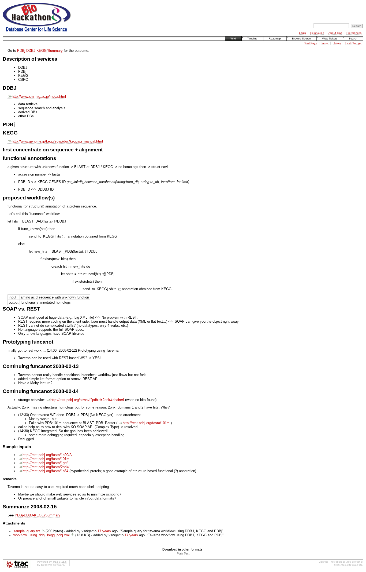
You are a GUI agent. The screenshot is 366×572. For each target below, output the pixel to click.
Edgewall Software (52, 564)
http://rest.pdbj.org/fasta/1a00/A (47, 455)
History (337, 43)
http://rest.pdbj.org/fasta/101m (146, 423)
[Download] (42, 531)
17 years (104, 531)
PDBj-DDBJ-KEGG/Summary (40, 51)
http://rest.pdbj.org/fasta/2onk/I (46, 467)
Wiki (233, 38)
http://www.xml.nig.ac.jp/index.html (39, 96)
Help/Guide (317, 32)
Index (325, 43)
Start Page (310, 43)
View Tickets (329, 38)
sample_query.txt (26, 531)
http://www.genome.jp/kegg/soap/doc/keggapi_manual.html (57, 141)
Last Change (353, 43)
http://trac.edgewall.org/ (348, 564)
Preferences (353, 32)
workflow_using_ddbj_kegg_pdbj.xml (41, 535)
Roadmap (275, 38)
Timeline (252, 38)
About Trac (335, 32)
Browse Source (301, 38)
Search (353, 38)
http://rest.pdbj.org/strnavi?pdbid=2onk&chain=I (87, 400)
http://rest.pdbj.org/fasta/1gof (45, 463)
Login (302, 32)
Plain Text (183, 553)
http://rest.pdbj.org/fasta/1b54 (45, 471)
